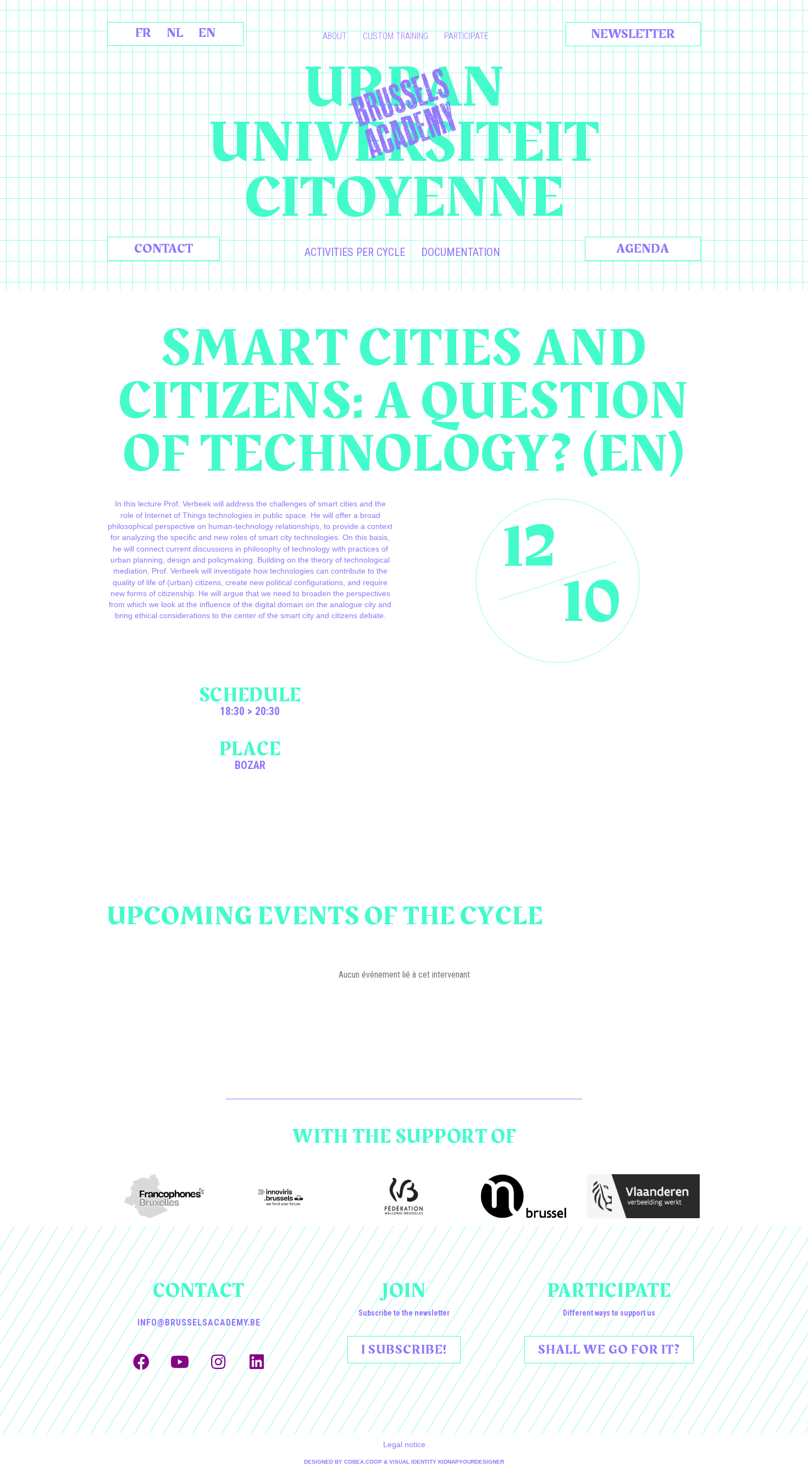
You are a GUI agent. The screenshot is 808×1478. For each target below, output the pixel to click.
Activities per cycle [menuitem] (355, 252)
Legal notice (404, 1444)
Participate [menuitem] (466, 36)
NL (175, 33)
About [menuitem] (335, 36)
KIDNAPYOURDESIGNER (471, 1462)
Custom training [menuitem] (395, 36)
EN (206, 33)
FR (143, 33)
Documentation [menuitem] (460, 252)
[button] (141, 1361)
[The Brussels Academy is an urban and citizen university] (404, 113)
